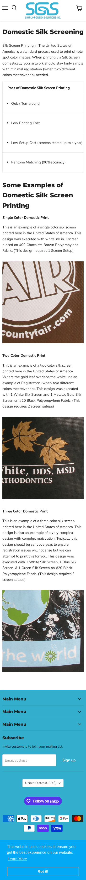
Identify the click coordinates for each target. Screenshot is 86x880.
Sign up (69, 760)
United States (40, 783)
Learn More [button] (17, 859)
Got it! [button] (43, 871)
